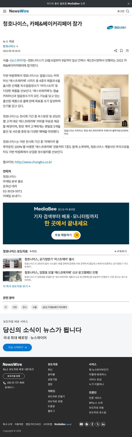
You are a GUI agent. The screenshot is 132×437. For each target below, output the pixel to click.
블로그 (51, 411)
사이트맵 (47, 424)
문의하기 (9, 387)
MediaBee (60, 424)
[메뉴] (4, 11)
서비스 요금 (95, 379)
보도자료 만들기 (56, 396)
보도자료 (53, 364)
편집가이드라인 (33, 424)
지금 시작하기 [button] (15, 347)
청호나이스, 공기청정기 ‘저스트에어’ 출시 (49, 259)
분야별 (51, 374)
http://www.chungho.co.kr (33, 162)
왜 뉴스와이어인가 (98, 369)
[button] (116, 51)
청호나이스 (10, 46)
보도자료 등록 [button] (13, 376)
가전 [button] (15, 307)
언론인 (93, 392)
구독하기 (122, 251)
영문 (50, 384)
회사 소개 (7, 424)
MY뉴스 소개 (96, 402)
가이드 (51, 391)
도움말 (51, 406)
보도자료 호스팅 (97, 412)
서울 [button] (35, 307)
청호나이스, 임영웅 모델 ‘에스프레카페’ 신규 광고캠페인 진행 (61, 272)
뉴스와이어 (18, 60)
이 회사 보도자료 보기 (16, 286)
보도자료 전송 (96, 407)
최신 (50, 369)
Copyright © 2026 (12, 430)
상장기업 (52, 379)
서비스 (93, 364)
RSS (34, 251)
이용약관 (19, 424)
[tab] (67, 364)
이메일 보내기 (12, 196)
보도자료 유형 (55, 401)
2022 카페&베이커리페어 (54, 307)
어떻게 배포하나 (97, 374)
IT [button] (6, 307)
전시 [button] (25, 307)
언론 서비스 (95, 397)
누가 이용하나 (96, 384)
